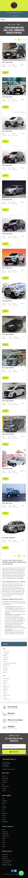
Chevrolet (4, 800)
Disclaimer (4, 782)
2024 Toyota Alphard (8, 334)
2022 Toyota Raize (7, 97)
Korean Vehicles (6, 862)
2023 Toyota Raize (7, 62)
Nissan (4, 668)
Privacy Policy (5, 786)
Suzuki (4, 659)
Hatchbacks (5, 686)
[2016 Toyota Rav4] (14, 189)
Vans (4, 697)
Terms (3, 790)
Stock (13, 24)
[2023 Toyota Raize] (14, 51)
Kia (4, 655)
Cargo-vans (5, 831)
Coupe (4, 688)
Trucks (4, 693)
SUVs (4, 684)
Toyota (5, 653)
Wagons (5, 689)
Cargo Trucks (5, 858)
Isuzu (4, 672)
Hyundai (5, 651)
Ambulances (5, 854)
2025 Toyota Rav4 (7, 233)
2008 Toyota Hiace (7, 468)
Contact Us (5, 780)
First (15, 39)
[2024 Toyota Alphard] (14, 324)
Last (24, 39)
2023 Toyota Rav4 (7, 131)
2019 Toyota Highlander (8, 537)
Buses (4, 691)
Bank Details (5, 778)
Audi (3, 798)
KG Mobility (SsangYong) (9, 663)
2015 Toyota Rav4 (7, 165)
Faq (3, 784)
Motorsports (6, 678)
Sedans (4, 682)
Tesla (4, 670)
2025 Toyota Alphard (8, 367)
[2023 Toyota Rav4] (14, 120)
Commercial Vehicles (7, 860)
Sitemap (4, 788)
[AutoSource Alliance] (14, 5)
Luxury (4, 680)
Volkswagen (5, 821)
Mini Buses (5, 699)
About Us (4, 776)
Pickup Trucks (6, 695)
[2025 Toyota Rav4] (14, 223)
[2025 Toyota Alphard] (14, 357)
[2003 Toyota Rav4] (14, 492)
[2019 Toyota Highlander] (14, 527)
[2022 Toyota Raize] (14, 86)
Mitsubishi (5, 665)
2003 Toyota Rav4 (7, 503)
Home (9, 24)
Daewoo (5, 657)
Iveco (4, 666)
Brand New (5, 856)
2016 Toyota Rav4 (7, 199)
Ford (4, 661)
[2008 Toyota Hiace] (14, 458)
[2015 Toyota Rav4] (14, 155)
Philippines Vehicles (7, 864)
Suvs (3, 840)
